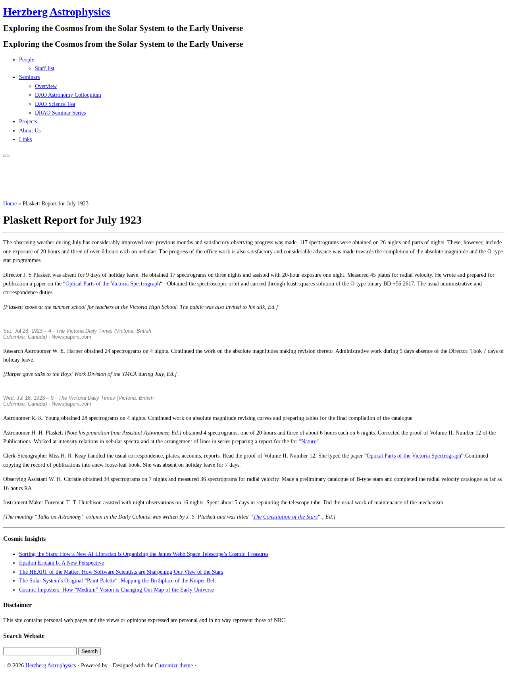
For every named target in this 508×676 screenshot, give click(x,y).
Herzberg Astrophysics (56, 12)
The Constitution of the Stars (285, 517)
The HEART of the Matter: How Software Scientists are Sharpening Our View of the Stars (121, 572)
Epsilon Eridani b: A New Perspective (61, 563)
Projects (28, 121)
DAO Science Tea (55, 104)
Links (25, 139)
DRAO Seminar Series (60, 113)
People (26, 60)
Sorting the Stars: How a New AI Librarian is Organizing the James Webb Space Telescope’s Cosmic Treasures (143, 554)
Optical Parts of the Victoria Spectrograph (112, 284)
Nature (308, 441)
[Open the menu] (6, 156)
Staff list (44, 68)
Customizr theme (174, 665)
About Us (29, 131)
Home (10, 204)
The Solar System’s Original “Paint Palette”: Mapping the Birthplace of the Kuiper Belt (117, 581)
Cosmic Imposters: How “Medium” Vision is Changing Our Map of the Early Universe (116, 590)
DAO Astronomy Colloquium (68, 95)
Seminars (29, 77)
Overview (46, 86)
